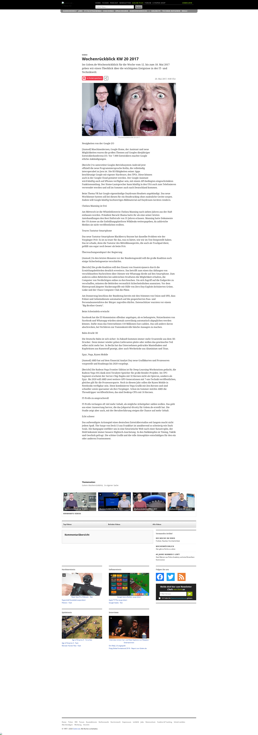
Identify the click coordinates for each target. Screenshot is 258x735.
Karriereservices (138, 11)
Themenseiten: (89, 482)
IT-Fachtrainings (92, 11)
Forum (148, 3)
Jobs (80, 11)
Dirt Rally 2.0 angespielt (117, 646)
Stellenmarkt (104, 722)
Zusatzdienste (91, 722)
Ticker (105, 3)
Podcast (114, 3)
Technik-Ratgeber (171, 11)
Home (98, 3)
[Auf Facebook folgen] (160, 577)
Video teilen (106, 78)
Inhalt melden (179, 722)
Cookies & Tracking (164, 722)
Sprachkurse (121, 11)
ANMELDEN (187, 3)
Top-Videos (67, 524)
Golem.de (76, 729)
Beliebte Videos (114, 524)
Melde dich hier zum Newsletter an (176, 588)
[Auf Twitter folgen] (171, 577)
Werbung (78, 725)
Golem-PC (156, 11)
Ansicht (86, 725)
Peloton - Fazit (67, 603)
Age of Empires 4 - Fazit (70, 643)
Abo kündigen (67, 725)
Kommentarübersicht (77, 534)
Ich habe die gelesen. (177, 598)
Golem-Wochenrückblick (92, 485)
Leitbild (136, 722)
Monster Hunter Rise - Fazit (71, 646)
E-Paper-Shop (159, 3)
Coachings (108, 11)
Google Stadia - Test (116, 603)
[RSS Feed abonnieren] (181, 577)
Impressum (126, 722)
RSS (76, 722)
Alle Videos (157, 524)
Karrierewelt (70, 11)
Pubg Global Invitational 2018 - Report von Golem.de (128, 648)
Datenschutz (150, 722)
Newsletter (125, 3)
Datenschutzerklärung (179, 598)
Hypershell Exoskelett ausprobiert (74, 600)
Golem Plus (137, 3)
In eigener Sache (111, 485)
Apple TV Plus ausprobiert (118, 600)
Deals (184, 11)
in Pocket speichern (94, 78)
